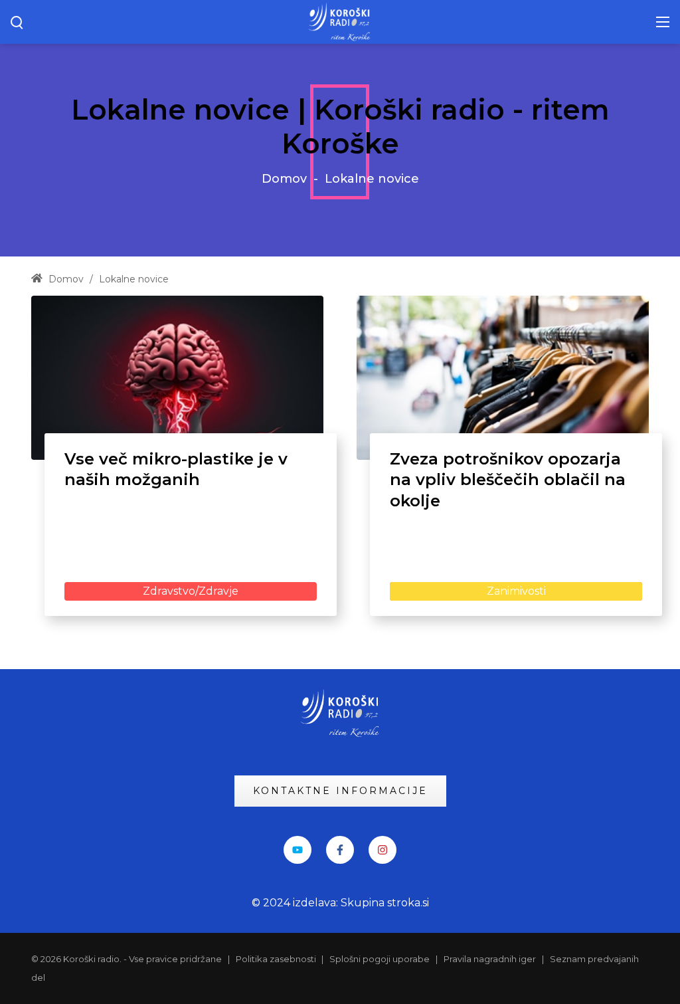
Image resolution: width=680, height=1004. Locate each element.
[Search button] (17, 22)
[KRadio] (340, 21)
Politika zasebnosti (277, 959)
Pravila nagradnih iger (490, 959)
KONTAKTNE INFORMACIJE (340, 791)
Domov (284, 178)
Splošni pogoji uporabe (379, 959)
